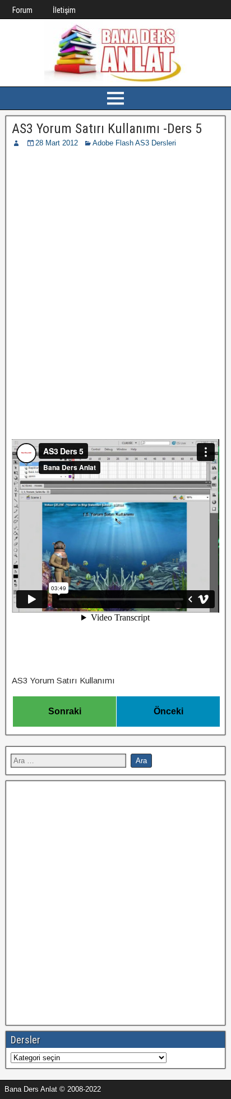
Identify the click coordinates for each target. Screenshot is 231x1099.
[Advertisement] (115, 270)
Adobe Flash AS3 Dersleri (134, 143)
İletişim (64, 10)
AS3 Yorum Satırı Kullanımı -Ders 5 (107, 128)
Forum (22, 10)
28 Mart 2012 (56, 143)
